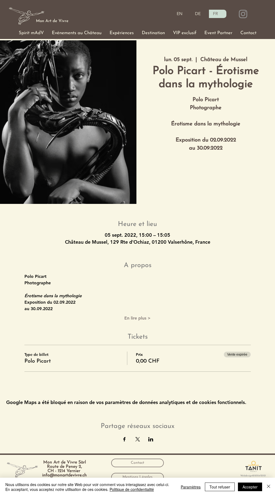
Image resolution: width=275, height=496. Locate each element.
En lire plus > (137, 318)
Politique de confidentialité (132, 489)
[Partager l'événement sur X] (137, 439)
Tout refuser (219, 487)
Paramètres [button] (191, 487)
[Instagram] (243, 14)
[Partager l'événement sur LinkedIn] (150, 439)
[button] (31, 33)
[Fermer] (268, 487)
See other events (206, 179)
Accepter (250, 487)
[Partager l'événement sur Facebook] (124, 439)
